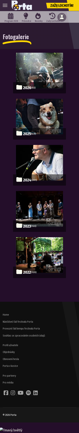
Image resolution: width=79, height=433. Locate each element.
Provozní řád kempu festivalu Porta (21, 328)
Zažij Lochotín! (61, 5)
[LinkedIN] (35, 393)
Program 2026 (11, 21)
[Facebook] (6, 393)
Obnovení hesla (11, 359)
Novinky (39, 21)
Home (6, 314)
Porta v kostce (10, 366)
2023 (27, 226)
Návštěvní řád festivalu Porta (18, 321)
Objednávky (9, 352)
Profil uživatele (10, 345)
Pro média (8, 382)
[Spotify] (28, 393)
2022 (27, 272)
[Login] (62, 17)
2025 (27, 133)
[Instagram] (13, 393)
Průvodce (26, 21)
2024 (27, 179)
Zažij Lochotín (53, 21)
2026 (27, 87)
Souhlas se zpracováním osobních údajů (24, 335)
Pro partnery (9, 375)
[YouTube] (21, 393)
